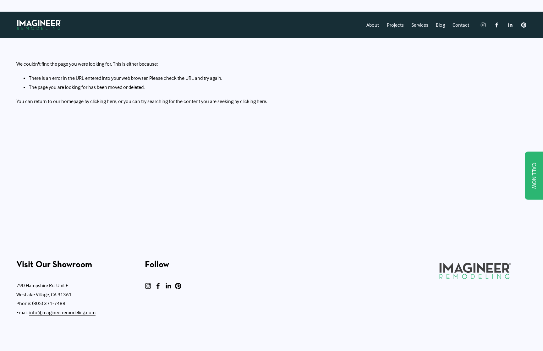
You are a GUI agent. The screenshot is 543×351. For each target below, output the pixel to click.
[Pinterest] (524, 25)
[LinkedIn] (510, 25)
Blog (440, 25)
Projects (395, 25)
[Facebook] (497, 25)
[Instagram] (483, 25)
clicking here (103, 101)
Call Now (534, 175)
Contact (460, 25)
